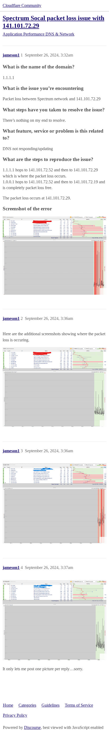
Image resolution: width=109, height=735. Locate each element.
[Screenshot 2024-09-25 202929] (54, 387)
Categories (27, 705)
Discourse (32, 727)
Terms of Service (79, 705)
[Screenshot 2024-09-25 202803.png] (54, 255)
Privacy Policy (15, 715)
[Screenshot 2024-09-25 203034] (54, 503)
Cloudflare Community (22, 5)
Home (8, 705)
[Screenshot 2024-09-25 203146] (54, 620)
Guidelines (51, 705)
